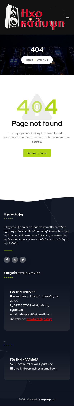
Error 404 (42, 59)
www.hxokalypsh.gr (39, 319)
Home (29, 59)
